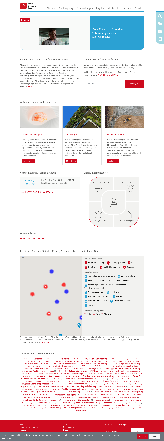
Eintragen (134, 84)
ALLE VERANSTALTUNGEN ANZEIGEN (37, 192)
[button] (60, 315)
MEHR (33, 86)
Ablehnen (155, 436)
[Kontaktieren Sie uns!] (160, 24)
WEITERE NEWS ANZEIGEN (33, 238)
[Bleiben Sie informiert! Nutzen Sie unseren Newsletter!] (160, 32)
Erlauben (142, 436)
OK (137, 431)
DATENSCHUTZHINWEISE (110, 75)
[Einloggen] (160, 40)
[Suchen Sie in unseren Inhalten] (160, 17)
